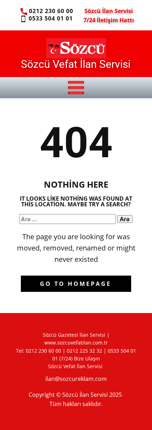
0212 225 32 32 (84, 350)
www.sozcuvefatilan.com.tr (76, 342)
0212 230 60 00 (50, 11)
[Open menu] (76, 87)
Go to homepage (75, 284)
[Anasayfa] (76, 48)
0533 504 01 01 (49, 18)
